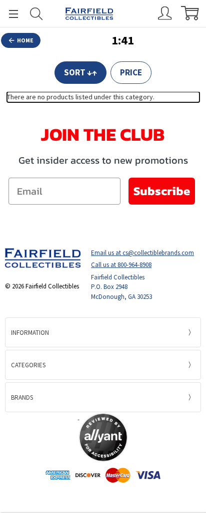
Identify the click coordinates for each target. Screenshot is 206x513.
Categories (28, 365)
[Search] (37, 13)
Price (131, 72)
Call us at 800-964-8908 (121, 264)
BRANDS (22, 397)
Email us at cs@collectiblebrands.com (142, 253)
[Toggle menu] (9, 13)
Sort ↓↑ (80, 72)
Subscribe (162, 191)
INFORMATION (30, 332)
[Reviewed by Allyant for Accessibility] (103, 437)
